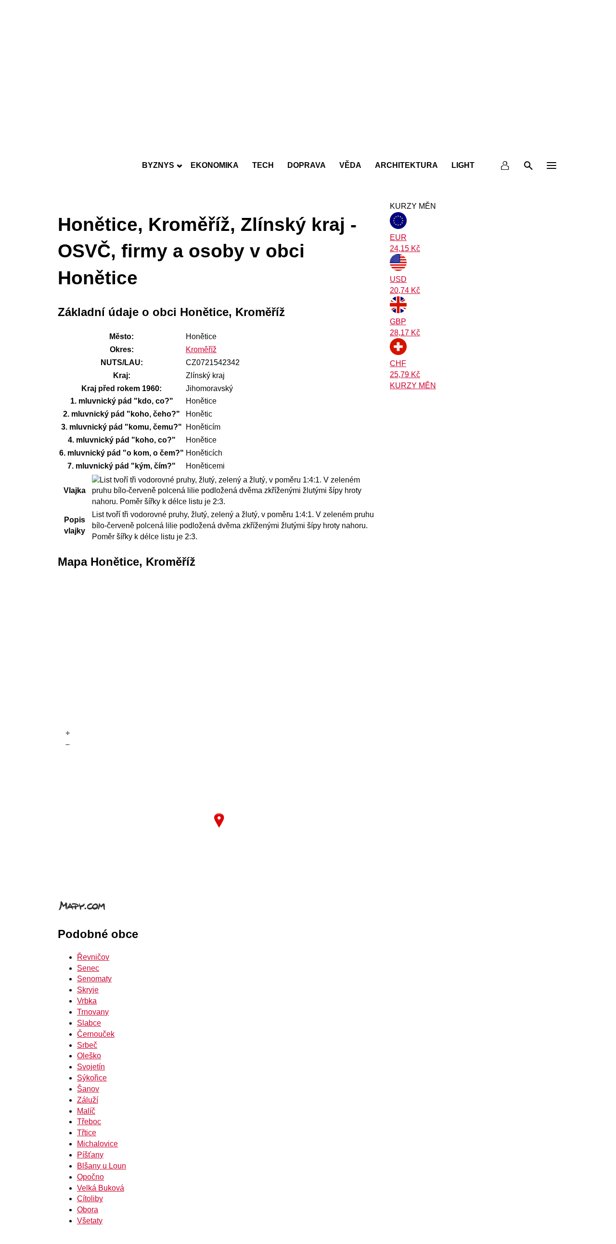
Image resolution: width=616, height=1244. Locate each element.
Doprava (306, 165)
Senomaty (94, 979)
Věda (350, 165)
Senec (88, 968)
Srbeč (87, 1045)
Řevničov (93, 957)
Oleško (89, 1056)
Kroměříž (201, 349)
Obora (87, 1210)
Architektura (406, 165)
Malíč (86, 1111)
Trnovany (93, 1012)
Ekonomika (215, 165)
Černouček (96, 1034)
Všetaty (90, 1221)
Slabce (89, 1023)
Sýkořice (92, 1078)
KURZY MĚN (413, 385)
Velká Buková (100, 1188)
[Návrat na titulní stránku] (308, 144)
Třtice (86, 1133)
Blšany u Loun (101, 1166)
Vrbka (87, 1001)
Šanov (88, 1089)
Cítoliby (90, 1198)
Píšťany (90, 1155)
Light (463, 165)
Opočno (90, 1177)
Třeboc (89, 1121)
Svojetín (91, 1067)
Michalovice (97, 1144)
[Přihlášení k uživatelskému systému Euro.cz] (505, 165)
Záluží (87, 1100)
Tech (263, 165)
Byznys (158, 165)
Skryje (88, 990)
